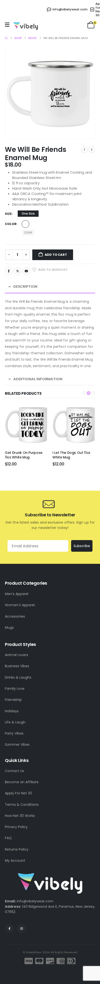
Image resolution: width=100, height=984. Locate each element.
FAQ (8, 838)
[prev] (84, 149)
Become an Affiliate (22, 782)
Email (26, 271)
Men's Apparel (16, 593)
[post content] (26, 425)
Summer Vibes (17, 744)
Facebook (9, 271)
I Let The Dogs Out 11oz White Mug (24, 455)
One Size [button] (28, 213)
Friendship (13, 699)
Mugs (9, 627)
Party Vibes (14, 733)
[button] (84, 393)
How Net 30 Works (20, 815)
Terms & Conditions (22, 804)
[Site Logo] (26, 26)
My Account (15, 860)
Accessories (15, 616)
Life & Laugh (15, 722)
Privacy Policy (16, 826)
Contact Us (14, 770)
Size (8, 213)
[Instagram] (21, 928)
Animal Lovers (16, 654)
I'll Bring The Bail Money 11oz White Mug (71, 455)
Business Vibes (17, 666)
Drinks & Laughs (18, 677)
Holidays (12, 711)
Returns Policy (16, 849)
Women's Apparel (20, 605)
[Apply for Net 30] (92, 9)
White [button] (25, 224)
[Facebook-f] (9, 928)
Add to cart (56, 254)
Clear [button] (28, 232)
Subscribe (82, 545)
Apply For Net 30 (18, 793)
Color (11, 224)
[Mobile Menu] (7, 24)
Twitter (17, 271)
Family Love (15, 688)
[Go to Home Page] (6, 38)
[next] (91, 149)
